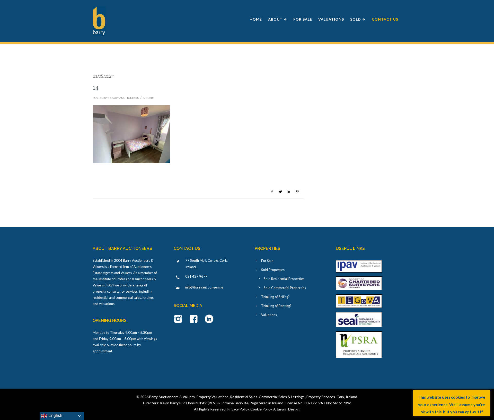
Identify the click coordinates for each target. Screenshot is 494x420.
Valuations (331, 19)
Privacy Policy (238, 409)
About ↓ (277, 19)
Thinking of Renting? (276, 306)
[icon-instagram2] (179, 319)
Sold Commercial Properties (285, 288)
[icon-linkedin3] (209, 319)
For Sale (302, 19)
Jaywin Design (288, 409)
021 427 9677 (196, 276)
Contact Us (385, 19)
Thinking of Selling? (275, 297)
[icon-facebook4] (195, 319)
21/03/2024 (103, 76)
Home (256, 19)
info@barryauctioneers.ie (204, 287)
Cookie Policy (261, 409)
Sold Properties (273, 270)
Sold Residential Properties (284, 279)
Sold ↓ (358, 19)
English (54, 415)
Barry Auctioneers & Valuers (172, 397)
